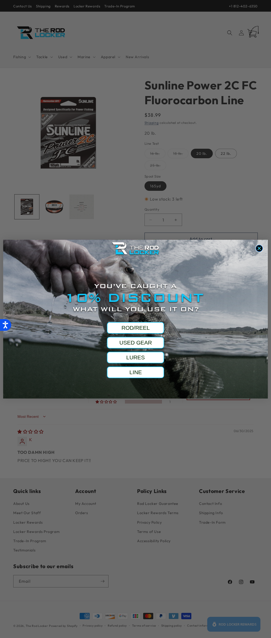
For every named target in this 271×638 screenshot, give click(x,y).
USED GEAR (135, 343)
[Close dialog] (259, 248)
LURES (135, 357)
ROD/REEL (135, 328)
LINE (135, 372)
